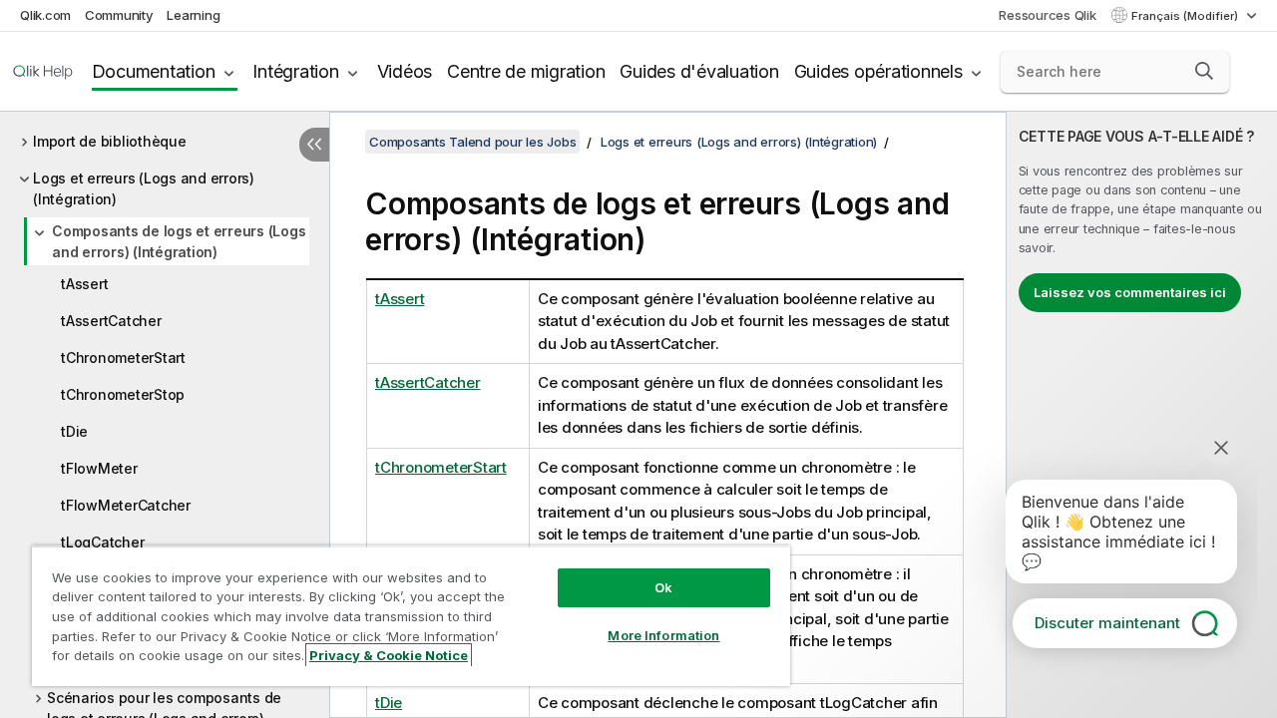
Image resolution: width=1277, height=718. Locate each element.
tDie (74, 431)
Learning (193, 15)
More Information (663, 635)
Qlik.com (45, 15)
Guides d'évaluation (699, 71)
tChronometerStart (123, 357)
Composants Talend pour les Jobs (472, 142)
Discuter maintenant (1107, 622)
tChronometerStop (123, 394)
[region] (411, 615)
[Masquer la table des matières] (314, 145)
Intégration (295, 71)
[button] (1204, 71)
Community (119, 15)
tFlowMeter (99, 468)
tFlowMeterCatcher (126, 505)
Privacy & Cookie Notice (388, 655)
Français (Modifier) (1186, 16)
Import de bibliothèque (110, 141)
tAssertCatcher (111, 320)
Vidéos (405, 71)
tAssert (84, 283)
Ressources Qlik (1047, 15)
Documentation (153, 71)
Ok (663, 587)
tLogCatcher (102, 542)
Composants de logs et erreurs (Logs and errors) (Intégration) (178, 241)
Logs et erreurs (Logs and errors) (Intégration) (143, 188)
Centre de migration (526, 71)
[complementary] (1142, 415)
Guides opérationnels (878, 71)
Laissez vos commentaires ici (1130, 292)
